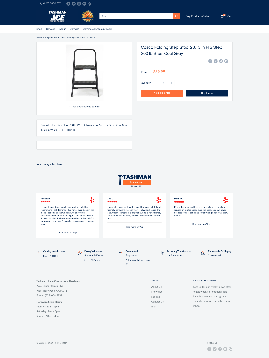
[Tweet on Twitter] (221, 60)
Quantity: (146, 82)
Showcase (157, 291)
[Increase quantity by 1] (171, 83)
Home (39, 37)
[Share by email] (226, 60)
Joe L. (110, 198)
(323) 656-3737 (52, 3)
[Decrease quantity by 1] (156, 83)
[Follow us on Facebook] (68, 3)
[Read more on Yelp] (92, 200)
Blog (153, 306)
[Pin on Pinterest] (216, 60)
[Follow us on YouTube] (84, 3)
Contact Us (157, 301)
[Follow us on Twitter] (74, 3)
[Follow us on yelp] (90, 3)
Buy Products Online (198, 16)
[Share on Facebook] (210, 60)
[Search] (176, 16)
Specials (155, 296)
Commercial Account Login (97, 29)
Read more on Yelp (68, 232)
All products (51, 37)
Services (50, 29)
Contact (74, 29)
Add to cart (162, 93)
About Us (156, 286)
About (62, 29)
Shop (39, 29)
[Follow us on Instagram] (79, 3)
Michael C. (46, 198)
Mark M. (178, 198)
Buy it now (207, 93)
